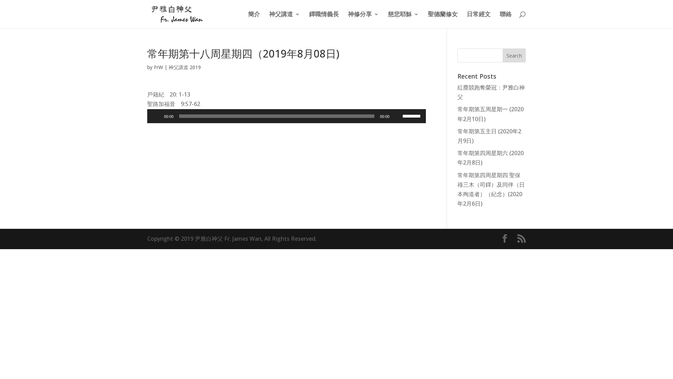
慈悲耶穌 (400, 15)
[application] (286, 116)
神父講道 (281, 15)
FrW (158, 67)
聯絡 (506, 15)
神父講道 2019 (185, 67)
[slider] (412, 115)
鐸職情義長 (324, 15)
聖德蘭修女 (443, 15)
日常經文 (479, 15)
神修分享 (360, 15)
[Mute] (397, 116)
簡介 (254, 15)
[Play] (156, 116)
